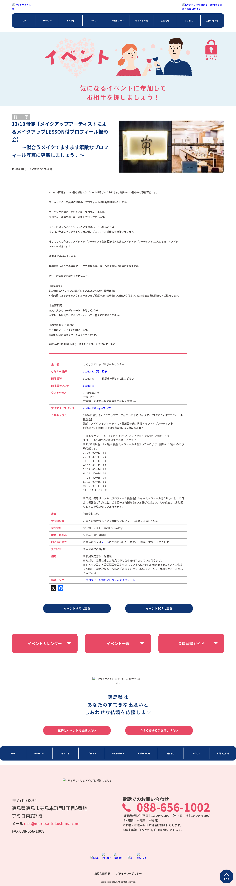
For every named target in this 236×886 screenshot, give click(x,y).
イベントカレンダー (45, 643)
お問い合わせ (212, 20)
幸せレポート (118, 20)
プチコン (94, 20)
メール (105, 542)
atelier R (88, 385)
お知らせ (165, 20)
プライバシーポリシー (129, 873)
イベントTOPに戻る (159, 608)
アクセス (189, 20)
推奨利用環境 (102, 873)
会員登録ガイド (191, 643)
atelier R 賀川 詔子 (95, 371)
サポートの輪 (141, 20)
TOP (23, 20)
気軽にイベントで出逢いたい (77, 730)
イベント (71, 20)
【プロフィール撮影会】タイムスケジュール (109, 580)
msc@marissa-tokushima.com (51, 823)
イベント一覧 (118, 643)
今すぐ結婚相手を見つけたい (159, 730)
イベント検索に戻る (77, 608)
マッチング (47, 20)
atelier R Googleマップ (97, 408)
